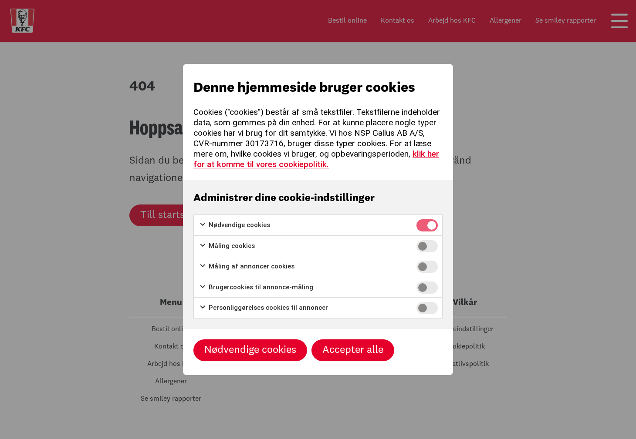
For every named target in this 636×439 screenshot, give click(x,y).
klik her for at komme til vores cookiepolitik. (316, 159)
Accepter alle (352, 350)
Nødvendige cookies (238, 225)
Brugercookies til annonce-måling (260, 287)
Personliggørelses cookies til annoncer (267, 308)
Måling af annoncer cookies (250, 266)
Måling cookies (231, 246)
